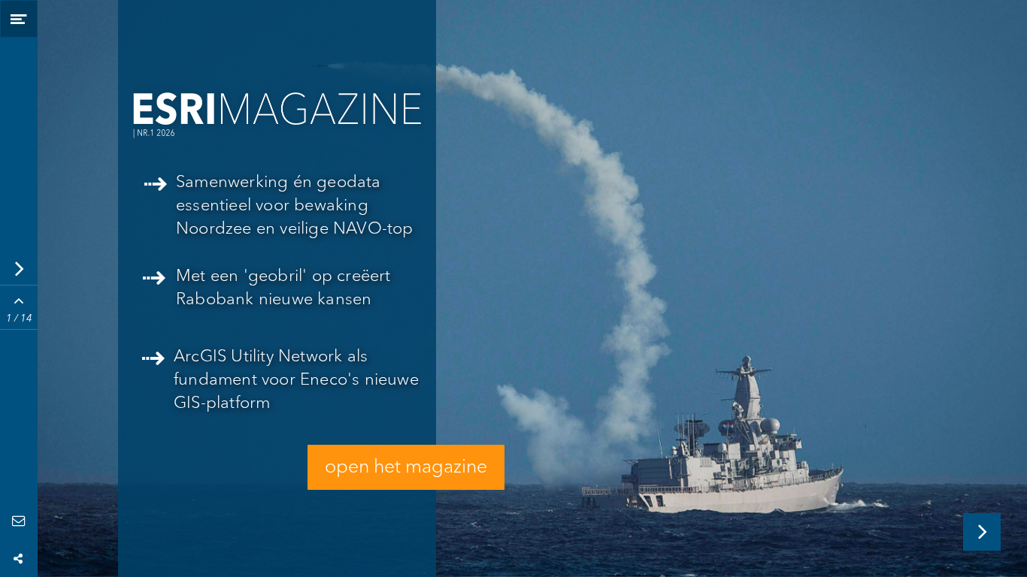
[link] (281, 386)
